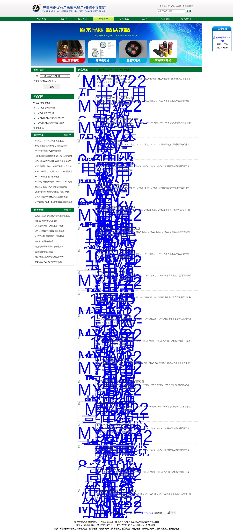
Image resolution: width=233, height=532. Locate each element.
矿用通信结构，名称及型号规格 (49, 226)
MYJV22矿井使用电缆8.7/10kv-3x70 (116, 75)
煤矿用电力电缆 (43, 103)
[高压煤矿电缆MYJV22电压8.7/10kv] (86, 476)
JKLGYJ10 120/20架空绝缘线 (48, 262)
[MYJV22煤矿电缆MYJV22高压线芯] (86, 432)
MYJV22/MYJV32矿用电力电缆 (51, 118)
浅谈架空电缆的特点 (44, 251)
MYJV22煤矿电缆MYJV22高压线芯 (115, 425)
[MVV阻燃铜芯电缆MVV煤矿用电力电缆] (86, 127)
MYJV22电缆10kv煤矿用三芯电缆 (115, 97)
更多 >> (67, 135)
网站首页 (41, 19)
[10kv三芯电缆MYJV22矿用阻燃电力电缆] (86, 236)
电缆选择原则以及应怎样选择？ (49, 246)
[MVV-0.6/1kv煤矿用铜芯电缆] (86, 192)
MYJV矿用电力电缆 (46, 108)
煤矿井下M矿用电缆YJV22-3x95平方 (116, 490)
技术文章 (124, 19)
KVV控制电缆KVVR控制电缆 (48, 151)
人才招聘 (165, 19)
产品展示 (103, 19)
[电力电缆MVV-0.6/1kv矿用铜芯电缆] (86, 170)
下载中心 (144, 19)
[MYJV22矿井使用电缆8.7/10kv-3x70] (86, 83)
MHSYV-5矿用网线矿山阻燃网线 (49, 236)
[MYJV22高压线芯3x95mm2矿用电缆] (86, 410)
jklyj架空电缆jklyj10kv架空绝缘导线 (51, 187)
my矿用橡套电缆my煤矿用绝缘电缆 (51, 146)
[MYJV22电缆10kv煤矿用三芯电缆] (86, 105)
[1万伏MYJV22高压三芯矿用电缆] (86, 301)
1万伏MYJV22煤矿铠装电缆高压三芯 (116, 315)
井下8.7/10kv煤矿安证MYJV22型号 (116, 446)
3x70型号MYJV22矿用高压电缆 (49, 141)
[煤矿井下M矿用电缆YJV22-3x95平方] (86, 498)
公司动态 (83, 19)
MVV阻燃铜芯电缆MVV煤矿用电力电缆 (118, 119)
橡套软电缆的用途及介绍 (46, 221)
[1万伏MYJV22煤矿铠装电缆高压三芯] (86, 323)
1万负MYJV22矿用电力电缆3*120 (115, 337)
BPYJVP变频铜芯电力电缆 (47, 176)
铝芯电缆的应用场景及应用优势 (49, 257)
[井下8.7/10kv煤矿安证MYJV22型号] (86, 454)
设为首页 (166, 6)
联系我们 (189, 6)
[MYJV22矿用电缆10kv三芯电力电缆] (86, 214)
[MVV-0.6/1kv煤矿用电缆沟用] (86, 148)
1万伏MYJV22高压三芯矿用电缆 (114, 294)
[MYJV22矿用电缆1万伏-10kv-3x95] (86, 279)
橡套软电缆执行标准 (44, 241)
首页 (100, 69)
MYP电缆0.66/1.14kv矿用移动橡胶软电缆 (53, 202)
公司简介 (62, 19)
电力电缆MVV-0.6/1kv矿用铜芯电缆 (116, 163)
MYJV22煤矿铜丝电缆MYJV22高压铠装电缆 (120, 381)
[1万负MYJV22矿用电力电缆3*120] (86, 345)
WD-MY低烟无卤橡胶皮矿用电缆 (49, 231)
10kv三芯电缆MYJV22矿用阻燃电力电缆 (118, 228)
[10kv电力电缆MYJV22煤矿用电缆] (86, 258)
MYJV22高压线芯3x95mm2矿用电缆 (116, 403)
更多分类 (40, 128)
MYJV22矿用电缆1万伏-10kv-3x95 (115, 272)
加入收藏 (177, 6)
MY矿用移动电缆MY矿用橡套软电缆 (51, 197)
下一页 (145, 513)
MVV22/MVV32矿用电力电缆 (51, 123)
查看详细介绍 (103, 86)
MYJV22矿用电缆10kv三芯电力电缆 (116, 206)
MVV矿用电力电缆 (46, 113)
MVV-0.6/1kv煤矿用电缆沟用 (112, 141)
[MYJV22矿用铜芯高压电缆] (86, 367)
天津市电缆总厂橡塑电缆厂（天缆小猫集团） (74, 8)
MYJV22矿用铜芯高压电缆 (111, 359)
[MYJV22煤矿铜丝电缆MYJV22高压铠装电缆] (86, 389)
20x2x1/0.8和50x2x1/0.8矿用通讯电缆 (52, 216)
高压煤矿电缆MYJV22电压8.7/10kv (116, 468)
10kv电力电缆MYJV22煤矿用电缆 (115, 250)
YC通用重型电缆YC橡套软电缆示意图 (52, 192)
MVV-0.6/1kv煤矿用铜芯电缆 (112, 184)
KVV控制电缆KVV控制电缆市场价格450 (53, 161)
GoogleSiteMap (137, 525)
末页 (151, 513)
